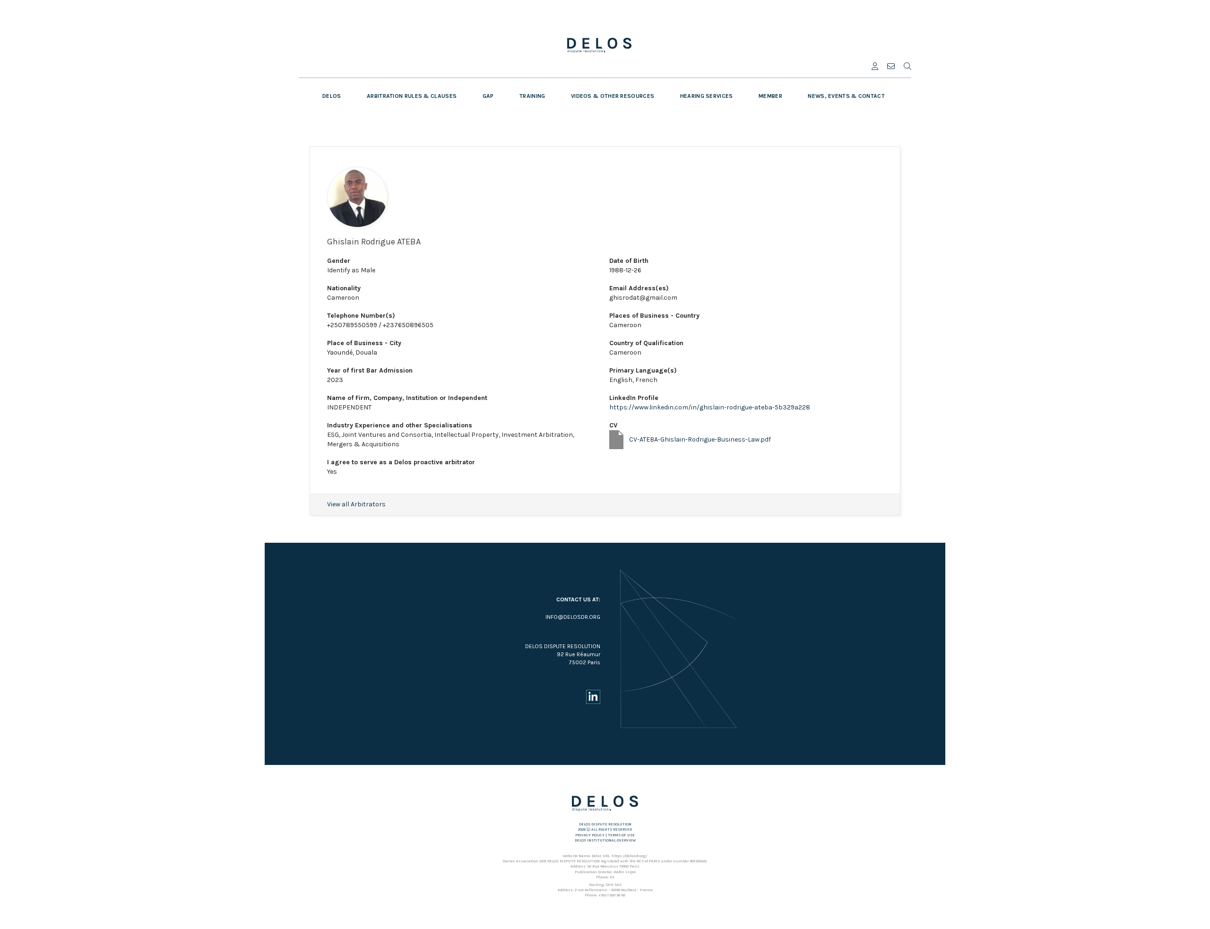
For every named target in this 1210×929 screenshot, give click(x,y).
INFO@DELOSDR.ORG (572, 617)
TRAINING (532, 96)
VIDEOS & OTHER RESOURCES (612, 96)
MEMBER (770, 96)
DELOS (331, 96)
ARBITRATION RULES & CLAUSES (412, 96)
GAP (488, 96)
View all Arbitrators (356, 504)
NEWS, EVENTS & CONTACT (846, 96)
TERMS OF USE (621, 835)
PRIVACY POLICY (590, 835)
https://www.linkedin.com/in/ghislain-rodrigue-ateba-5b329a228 (709, 407)
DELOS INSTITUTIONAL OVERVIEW (605, 840)
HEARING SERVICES (706, 96)
